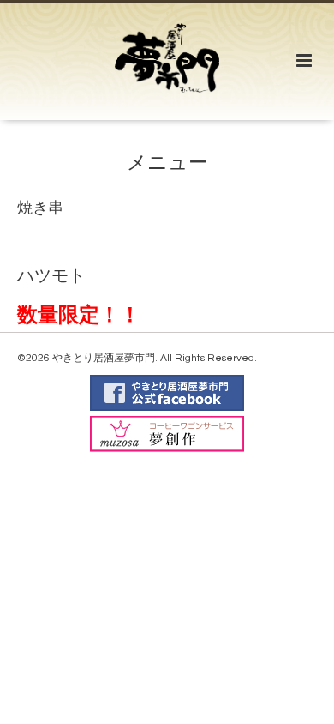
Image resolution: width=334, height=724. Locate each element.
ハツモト (51, 275)
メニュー (167, 163)
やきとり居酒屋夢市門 (103, 358)
